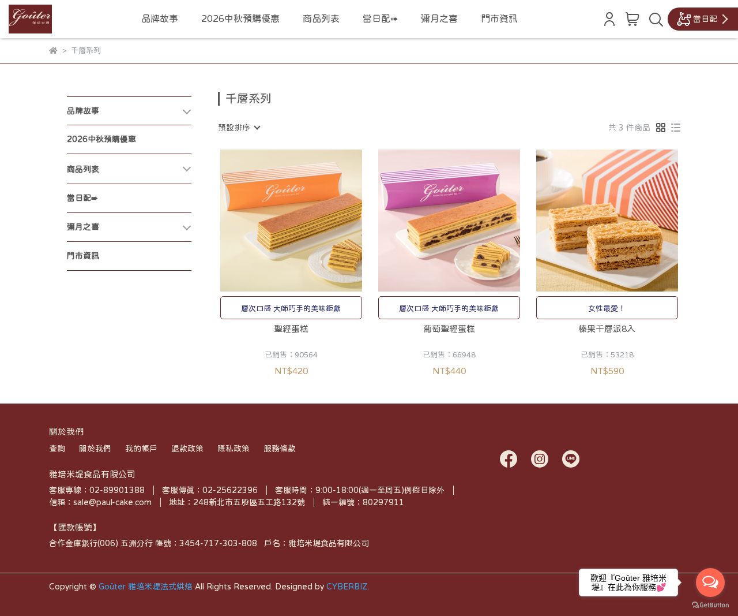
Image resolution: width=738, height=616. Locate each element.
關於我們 (95, 448)
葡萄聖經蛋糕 (449, 329)
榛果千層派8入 (606, 329)
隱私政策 (233, 448)
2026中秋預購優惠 (240, 18)
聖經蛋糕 (291, 329)
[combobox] (238, 127)
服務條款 (279, 448)
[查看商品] (275, 220)
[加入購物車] (308, 220)
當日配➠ (380, 18)
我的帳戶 (141, 448)
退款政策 (187, 448)
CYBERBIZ (346, 586)
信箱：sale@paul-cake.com (100, 502)
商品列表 (321, 18)
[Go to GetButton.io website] (710, 604)
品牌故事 (159, 18)
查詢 (57, 448)
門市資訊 (499, 18)
